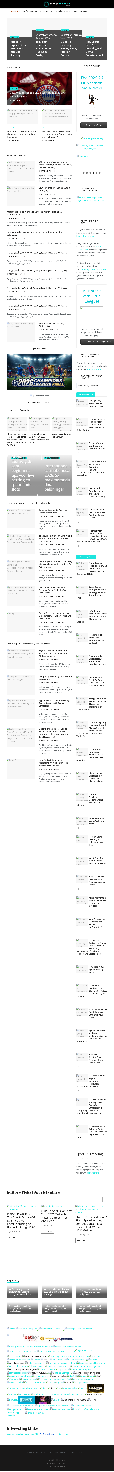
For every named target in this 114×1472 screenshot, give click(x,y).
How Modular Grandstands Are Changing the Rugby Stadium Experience (21, 134)
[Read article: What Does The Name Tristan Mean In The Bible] (82, 861)
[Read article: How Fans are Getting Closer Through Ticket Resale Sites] (82, 1057)
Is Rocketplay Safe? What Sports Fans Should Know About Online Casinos (91, 616)
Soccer (14, 88)
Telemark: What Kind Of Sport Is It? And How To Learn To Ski (98, 513)
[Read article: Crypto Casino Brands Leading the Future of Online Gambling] (82, 491)
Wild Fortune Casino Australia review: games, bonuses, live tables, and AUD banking (55, 165)
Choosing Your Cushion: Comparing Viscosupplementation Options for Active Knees (55, 564)
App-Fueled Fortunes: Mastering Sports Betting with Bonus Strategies (54, 703)
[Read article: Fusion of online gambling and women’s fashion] (82, 446)
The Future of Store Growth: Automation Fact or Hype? (97, 639)
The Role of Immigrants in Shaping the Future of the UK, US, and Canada (91, 991)
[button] (104, 1199)
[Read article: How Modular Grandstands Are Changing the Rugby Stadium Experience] (22, 116)
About (71, 1452)
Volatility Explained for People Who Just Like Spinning (18, 48)
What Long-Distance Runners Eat (61, 435)
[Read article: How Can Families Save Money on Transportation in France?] (82, 879)
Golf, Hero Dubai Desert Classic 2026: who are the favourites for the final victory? (57, 134)
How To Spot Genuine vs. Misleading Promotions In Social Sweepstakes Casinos (54, 763)
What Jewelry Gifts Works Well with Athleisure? (97, 821)
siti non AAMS (31, 1434)
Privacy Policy (60, 1452)
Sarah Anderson (47, 330)
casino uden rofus (15, 1434)
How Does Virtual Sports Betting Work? (97, 970)
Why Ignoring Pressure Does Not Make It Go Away (97, 403)
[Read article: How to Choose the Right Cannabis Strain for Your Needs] (82, 1012)
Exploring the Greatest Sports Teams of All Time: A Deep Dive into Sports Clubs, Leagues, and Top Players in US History (53, 733)
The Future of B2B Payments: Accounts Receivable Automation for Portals (91, 1081)
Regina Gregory (15, 218)
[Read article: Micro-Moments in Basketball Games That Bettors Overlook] (82, 900)
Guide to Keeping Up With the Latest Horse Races (53, 511)
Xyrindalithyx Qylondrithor (52, 516)
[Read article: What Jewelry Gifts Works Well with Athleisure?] (82, 821)
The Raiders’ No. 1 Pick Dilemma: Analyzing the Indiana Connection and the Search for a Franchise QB (91, 468)
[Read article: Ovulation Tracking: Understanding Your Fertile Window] (82, 797)
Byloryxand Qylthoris (50, 660)
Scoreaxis (24, 410)
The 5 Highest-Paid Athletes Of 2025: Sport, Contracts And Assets (39, 438)
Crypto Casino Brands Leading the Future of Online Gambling (97, 492)
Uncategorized (52, 458)
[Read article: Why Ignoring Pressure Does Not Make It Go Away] (82, 403)
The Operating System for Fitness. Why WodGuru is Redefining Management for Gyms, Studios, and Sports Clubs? (91, 947)
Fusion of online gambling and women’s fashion (97, 446)
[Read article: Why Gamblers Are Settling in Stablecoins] (21, 332)
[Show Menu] (8, 4)
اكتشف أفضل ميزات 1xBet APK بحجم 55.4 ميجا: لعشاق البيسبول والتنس (37, 252)
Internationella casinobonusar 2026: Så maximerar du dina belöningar (52, 11)
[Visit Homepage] (57, 4)
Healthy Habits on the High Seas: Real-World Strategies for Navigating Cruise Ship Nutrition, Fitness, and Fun (91, 1106)
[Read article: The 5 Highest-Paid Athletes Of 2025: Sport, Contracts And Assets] (39, 424)
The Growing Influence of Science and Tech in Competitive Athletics (90, 754)
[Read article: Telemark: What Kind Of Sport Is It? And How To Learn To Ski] (82, 512)
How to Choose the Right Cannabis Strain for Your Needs (98, 1013)
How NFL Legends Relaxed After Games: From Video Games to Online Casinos (90, 424)
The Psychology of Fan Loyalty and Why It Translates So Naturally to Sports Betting (55, 538)
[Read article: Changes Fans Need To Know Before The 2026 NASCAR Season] (82, 680)
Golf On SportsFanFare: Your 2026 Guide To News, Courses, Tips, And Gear (22, 1216)
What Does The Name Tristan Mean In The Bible (97, 861)
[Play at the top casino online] (74, 1399)
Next (102, 162)
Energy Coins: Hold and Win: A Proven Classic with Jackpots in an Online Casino (91, 704)
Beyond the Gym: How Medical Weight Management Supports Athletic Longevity (53, 653)
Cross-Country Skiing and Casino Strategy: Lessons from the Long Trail (91, 592)
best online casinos (85, 236)
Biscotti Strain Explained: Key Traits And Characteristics (96, 777)
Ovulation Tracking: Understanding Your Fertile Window (89, 800)
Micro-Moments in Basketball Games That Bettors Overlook (97, 901)
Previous (81, 162)
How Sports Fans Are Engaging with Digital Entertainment (94, 48)
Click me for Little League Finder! (98, 342)
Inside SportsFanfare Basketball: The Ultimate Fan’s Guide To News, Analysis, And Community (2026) (91, 1217)
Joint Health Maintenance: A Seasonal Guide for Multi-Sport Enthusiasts (53, 590)
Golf (44, 127)
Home (29, 1452)
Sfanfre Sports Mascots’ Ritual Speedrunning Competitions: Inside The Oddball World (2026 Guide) (57, 1224)
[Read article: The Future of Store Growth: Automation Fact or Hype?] (82, 638)
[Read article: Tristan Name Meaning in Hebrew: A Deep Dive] (82, 839)
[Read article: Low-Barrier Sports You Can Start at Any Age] (21, 196)
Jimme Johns (16, 100)
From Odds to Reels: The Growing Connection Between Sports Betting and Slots (91, 568)
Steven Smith (14, 140)
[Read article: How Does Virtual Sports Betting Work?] (82, 970)
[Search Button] (106, 4)
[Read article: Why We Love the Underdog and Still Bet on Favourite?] (82, 922)
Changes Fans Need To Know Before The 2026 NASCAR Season (96, 681)
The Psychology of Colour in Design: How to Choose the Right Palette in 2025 (91, 1132)
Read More (13, 1231)
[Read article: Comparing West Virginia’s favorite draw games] (21, 685)
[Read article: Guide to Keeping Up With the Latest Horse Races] (21, 518)
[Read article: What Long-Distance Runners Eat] (62, 424)
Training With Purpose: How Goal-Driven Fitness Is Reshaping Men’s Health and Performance (91, 536)
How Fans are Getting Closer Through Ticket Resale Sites (96, 1058)
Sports (14, 37)
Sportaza (63, 1434)
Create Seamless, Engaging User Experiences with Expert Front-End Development (55, 616)
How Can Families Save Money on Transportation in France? (97, 880)
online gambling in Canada (94, 269)
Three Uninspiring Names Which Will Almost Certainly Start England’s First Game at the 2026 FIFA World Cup (91, 729)
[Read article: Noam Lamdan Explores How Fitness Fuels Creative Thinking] (82, 659)
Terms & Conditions (43, 1452)
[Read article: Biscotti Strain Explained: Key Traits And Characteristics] (82, 776)
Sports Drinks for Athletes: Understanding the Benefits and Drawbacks (91, 1036)
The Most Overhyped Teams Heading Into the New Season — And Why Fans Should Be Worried (17, 439)
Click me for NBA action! (95, 125)
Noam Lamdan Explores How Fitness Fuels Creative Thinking (97, 660)
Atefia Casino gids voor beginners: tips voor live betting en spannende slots (22, 473)
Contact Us (81, 1452)
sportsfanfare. (93, 1173)
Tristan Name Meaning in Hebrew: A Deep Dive (96, 840)
